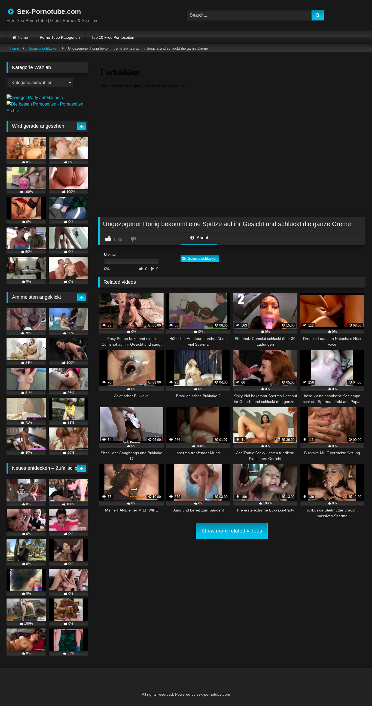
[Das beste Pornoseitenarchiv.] (47, 110)
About (202, 237)
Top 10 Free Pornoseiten (113, 37)
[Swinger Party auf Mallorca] (35, 97)
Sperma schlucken (43, 48)
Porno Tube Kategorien (60, 37)
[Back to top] (354, 689)
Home (23, 37)
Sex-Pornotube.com (48, 11)
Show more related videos (231, 531)
